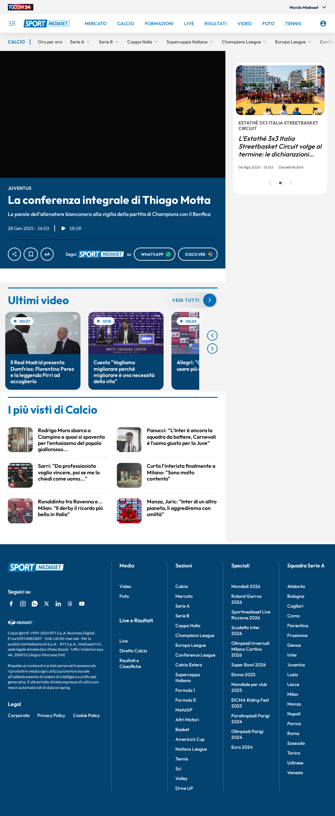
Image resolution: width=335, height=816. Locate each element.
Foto (124, 596)
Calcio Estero (188, 665)
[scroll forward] (212, 348)
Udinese (295, 763)
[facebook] (11, 603)
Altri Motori (187, 720)
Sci (178, 769)
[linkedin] (58, 603)
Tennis (181, 759)
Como (293, 616)
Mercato (184, 596)
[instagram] (23, 603)
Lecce (293, 684)
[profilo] (323, 23)
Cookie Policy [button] (86, 715)
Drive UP (184, 788)
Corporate (18, 715)
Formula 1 (185, 690)
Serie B (182, 616)
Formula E (185, 700)
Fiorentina (297, 625)
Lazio (292, 674)
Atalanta (296, 586)
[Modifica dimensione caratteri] (47, 254)
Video (125, 586)
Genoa (294, 645)
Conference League (195, 655)
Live (123, 641)
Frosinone (297, 635)
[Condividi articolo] (14, 254)
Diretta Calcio (133, 651)
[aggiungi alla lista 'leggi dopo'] (31, 254)
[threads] (70, 603)
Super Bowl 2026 (248, 665)
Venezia (295, 772)
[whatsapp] (34, 603)
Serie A (182, 606)
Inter (292, 655)
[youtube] (82, 603)
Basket (182, 729)
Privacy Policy (51, 715)
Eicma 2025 (243, 674)
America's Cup (189, 739)
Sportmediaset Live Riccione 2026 (250, 615)
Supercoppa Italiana (187, 677)
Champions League (194, 635)
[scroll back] (212, 335)
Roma (293, 733)
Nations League (191, 749)
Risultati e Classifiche (130, 663)
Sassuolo (296, 743)
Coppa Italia (187, 625)
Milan (292, 694)
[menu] (12, 23)
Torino (293, 753)
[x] (46, 603)
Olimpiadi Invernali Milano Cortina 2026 (250, 649)
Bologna (295, 596)
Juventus (296, 665)
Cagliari (295, 606)
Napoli (293, 714)
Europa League (190, 645)
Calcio (181, 586)
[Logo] (47, 23)
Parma (294, 723)
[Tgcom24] (20, 7)
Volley (181, 778)
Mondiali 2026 (245, 586)
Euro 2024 (242, 747)
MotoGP (183, 710)
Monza (294, 704)
